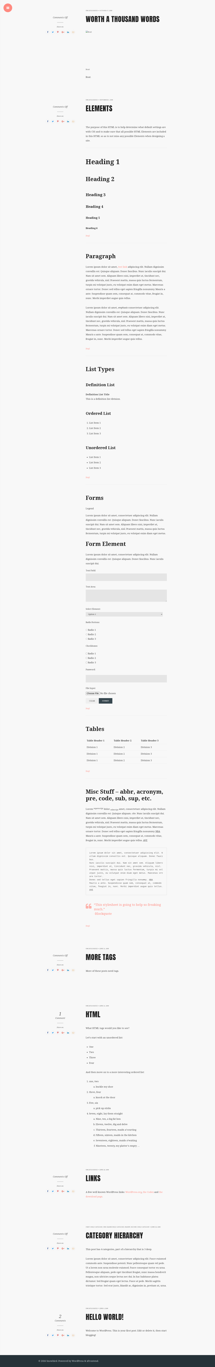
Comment (60, 1015)
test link (122, 267)
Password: (90, 669)
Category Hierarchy (114, 1235)
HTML (93, 1014)
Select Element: (93, 609)
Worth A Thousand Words (123, 19)
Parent (127, 1227)
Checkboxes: (92, 646)
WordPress (78, 1361)
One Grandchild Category (113, 1227)
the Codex (148, 1192)
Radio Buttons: (93, 622)
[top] (88, 236)
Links (93, 1178)
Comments (60, 1318)
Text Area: (91, 587)
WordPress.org (133, 1192)
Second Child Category (140, 1227)
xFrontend (92, 1361)
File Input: (91, 688)
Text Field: (91, 570)
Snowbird (52, 1361)
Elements (99, 108)
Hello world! (105, 1317)
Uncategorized (92, 10)
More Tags (101, 957)
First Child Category (94, 1227)
